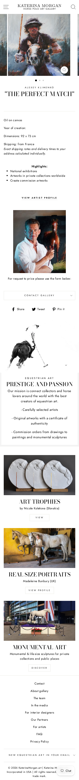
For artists (39, 727)
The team (40, 698)
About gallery (39, 691)
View (40, 517)
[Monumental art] (39, 621)
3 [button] (44, 81)
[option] (39, 45)
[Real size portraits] (39, 548)
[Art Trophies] (39, 475)
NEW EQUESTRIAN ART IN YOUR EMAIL (39, 755)
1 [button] (36, 81)
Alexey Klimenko (39, 87)
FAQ (39, 734)
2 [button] (40, 81)
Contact (39, 683)
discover (39, 668)
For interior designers (39, 712)
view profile (40, 590)
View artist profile (39, 197)
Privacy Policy (39, 741)
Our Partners (39, 719)
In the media (39, 705)
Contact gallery (39, 295)
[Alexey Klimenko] (39, 241)
